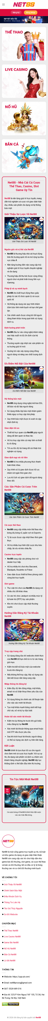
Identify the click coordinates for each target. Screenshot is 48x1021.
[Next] (43, 802)
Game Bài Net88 (11, 942)
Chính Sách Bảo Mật (13, 890)
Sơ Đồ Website (11, 914)
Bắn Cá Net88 (10, 954)
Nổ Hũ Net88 (10, 948)
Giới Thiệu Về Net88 (13, 884)
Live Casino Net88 (12, 936)
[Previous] (4, 802)
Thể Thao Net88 (11, 930)
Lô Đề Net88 (9, 960)
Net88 (38, 1017)
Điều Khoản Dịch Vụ (13, 896)
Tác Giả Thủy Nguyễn (13, 908)
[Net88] (24, 4)
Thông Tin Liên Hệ (12, 902)
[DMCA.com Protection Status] (10, 1004)
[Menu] (3, 4)
